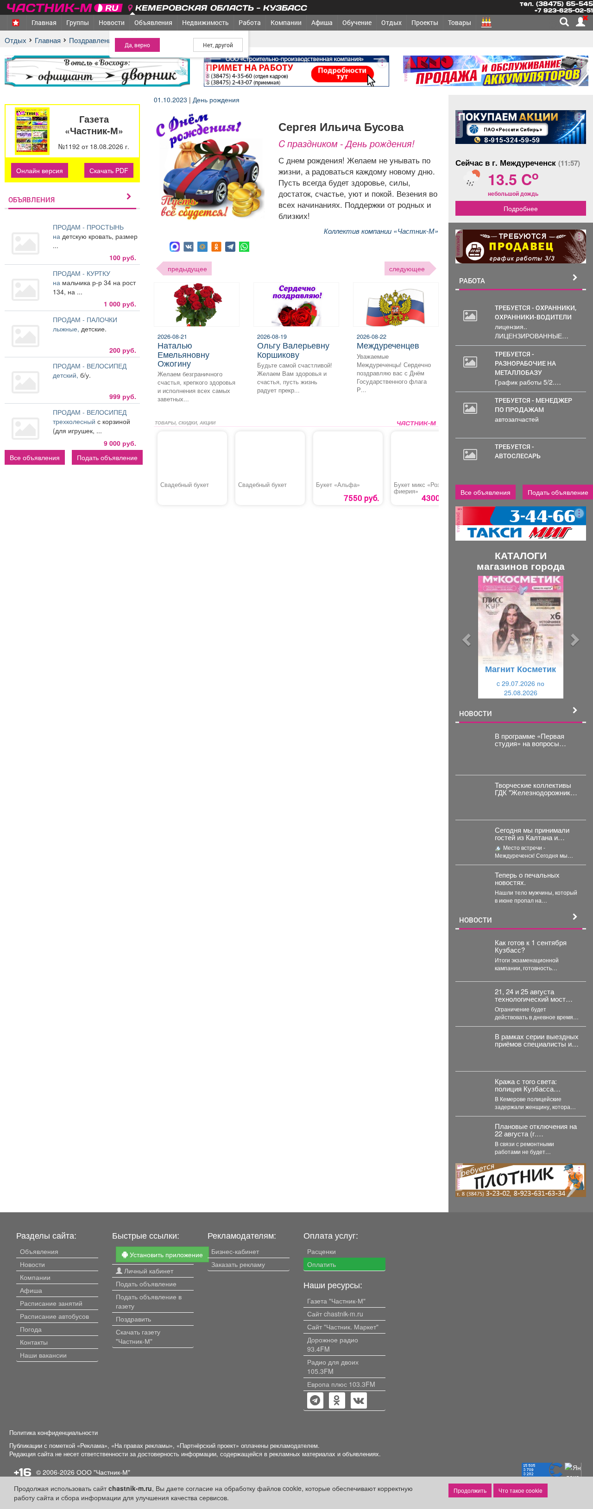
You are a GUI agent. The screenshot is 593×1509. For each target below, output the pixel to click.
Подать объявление (107, 457)
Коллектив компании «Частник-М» (381, 231)
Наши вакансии (43, 1354)
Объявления (153, 22)
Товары (459, 22)
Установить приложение (165, 1254)
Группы (77, 22)
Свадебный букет (184, 484)
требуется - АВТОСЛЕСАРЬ (518, 451)
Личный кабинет (147, 1270)
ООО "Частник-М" (103, 1472)
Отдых (391, 22)
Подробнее (521, 208)
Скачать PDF (108, 170)
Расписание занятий (51, 1303)
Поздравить (133, 1318)
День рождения (216, 99)
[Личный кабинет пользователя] (580, 21)
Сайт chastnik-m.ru (335, 1313)
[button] (465, 637)
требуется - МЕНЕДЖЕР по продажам (533, 405)
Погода (31, 1329)
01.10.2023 (171, 99)
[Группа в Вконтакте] (358, 1401)
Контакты (34, 1342)
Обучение (357, 22)
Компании (286, 22)
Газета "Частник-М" (336, 1300)
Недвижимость (205, 22)
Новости (112, 22)
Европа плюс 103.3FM (341, 1384)
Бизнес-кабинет (235, 1251)
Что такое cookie (520, 1490)
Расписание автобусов (54, 1316)
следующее (407, 268)
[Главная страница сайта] (65, 6)
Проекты (424, 22)
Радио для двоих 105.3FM (333, 1366)
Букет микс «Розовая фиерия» (423, 487)
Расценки (321, 1251)
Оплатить (321, 1264)
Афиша (322, 22)
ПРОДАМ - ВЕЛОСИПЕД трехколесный (89, 416)
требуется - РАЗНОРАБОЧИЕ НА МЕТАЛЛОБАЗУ (525, 363)
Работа (250, 22)
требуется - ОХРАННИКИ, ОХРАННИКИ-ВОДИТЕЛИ (535, 312)
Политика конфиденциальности (53, 1432)
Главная (44, 22)
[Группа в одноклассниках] (315, 1401)
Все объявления (35, 457)
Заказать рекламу (238, 1264)
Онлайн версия (39, 170)
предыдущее (187, 268)
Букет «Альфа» (338, 484)
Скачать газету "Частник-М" (138, 1336)
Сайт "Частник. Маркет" (343, 1326)
